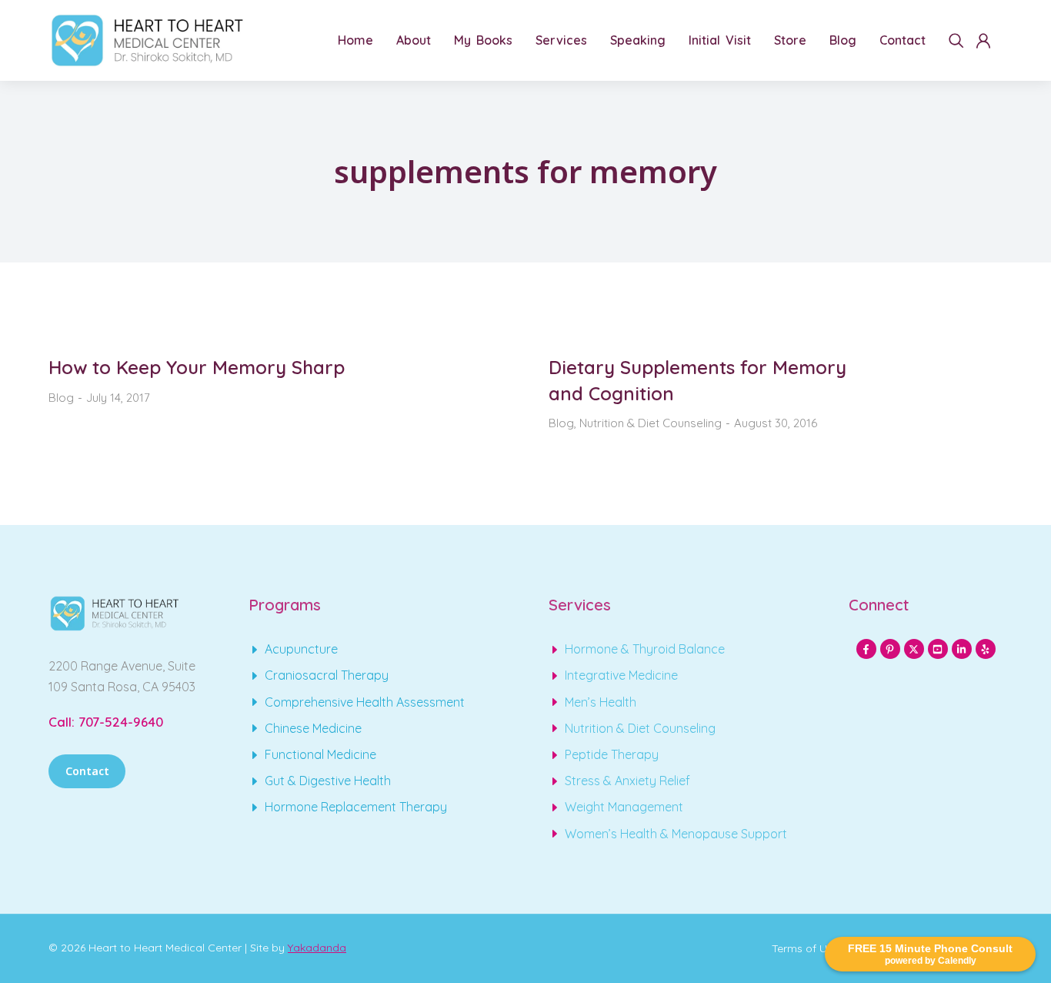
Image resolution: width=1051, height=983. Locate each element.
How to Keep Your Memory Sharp (196, 367)
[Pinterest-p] (890, 649)
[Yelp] (986, 649)
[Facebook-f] (866, 649)
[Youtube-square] (938, 649)
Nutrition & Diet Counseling (650, 423)
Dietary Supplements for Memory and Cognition (697, 380)
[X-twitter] (914, 649)
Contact (87, 771)
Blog (61, 397)
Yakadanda (317, 948)
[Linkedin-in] (962, 649)
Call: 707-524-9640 (105, 722)
